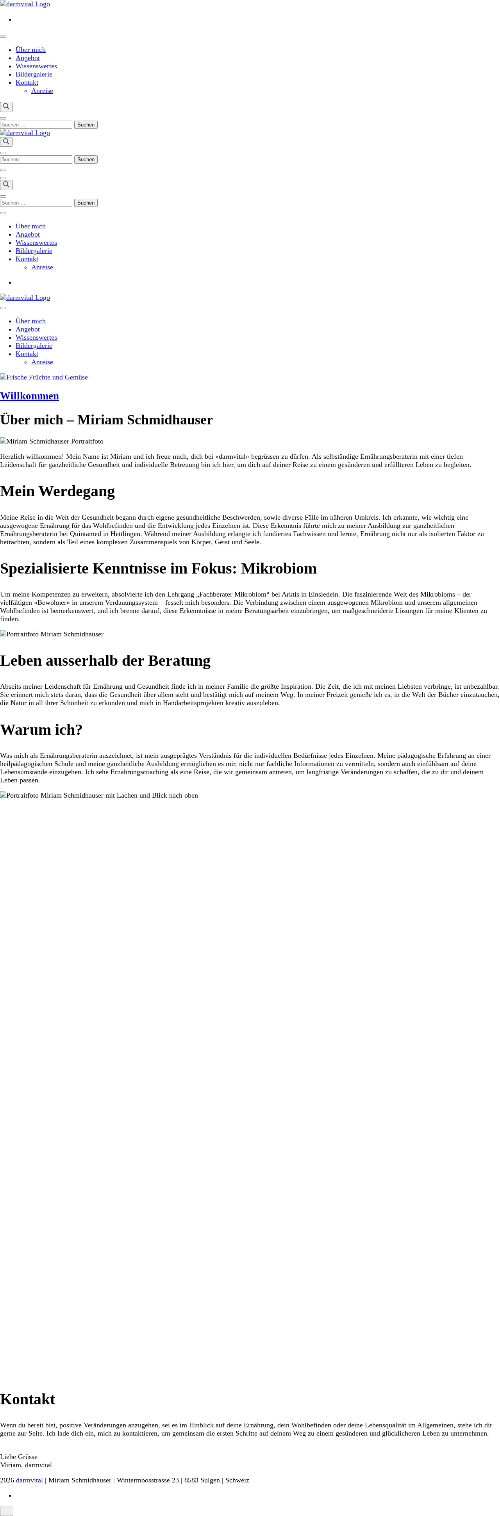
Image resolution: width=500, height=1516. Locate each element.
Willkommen (29, 396)
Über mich (31, 49)
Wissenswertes (36, 66)
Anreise (42, 90)
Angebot (28, 58)
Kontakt (27, 82)
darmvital (29, 1480)
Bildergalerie (34, 74)
